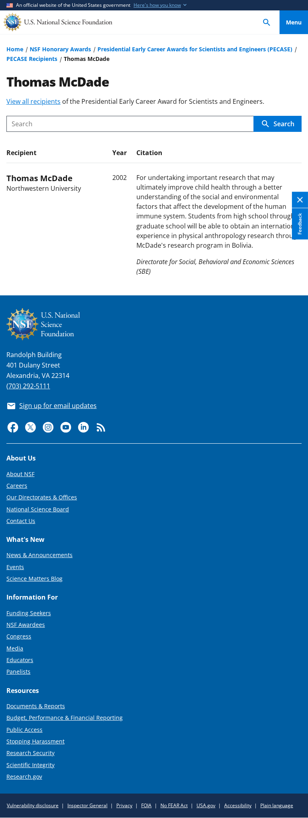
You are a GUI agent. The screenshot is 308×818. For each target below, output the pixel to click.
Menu (294, 22)
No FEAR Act (174, 805)
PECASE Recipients (31, 59)
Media (14, 648)
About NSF (20, 474)
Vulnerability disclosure (33, 805)
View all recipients (33, 101)
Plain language (276, 805)
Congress (18, 636)
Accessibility (237, 805)
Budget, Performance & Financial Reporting (64, 717)
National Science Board (37, 509)
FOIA (146, 805)
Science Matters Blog (34, 578)
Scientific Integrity (30, 765)
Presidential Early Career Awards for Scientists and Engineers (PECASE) (194, 49)
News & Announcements (39, 555)
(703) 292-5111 (28, 386)
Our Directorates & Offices (41, 497)
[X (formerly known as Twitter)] (30, 427)
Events (15, 567)
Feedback (299, 223)
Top (294, 259)
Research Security (30, 753)
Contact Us (20, 521)
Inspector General (87, 805)
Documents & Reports (35, 706)
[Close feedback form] (300, 200)
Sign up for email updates (58, 405)
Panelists (18, 671)
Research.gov (24, 776)
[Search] (267, 22)
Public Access (24, 729)
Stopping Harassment (35, 741)
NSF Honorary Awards (60, 49)
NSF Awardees (25, 624)
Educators (19, 660)
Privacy (124, 805)
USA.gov (206, 805)
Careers (16, 485)
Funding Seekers (28, 613)
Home (14, 49)
